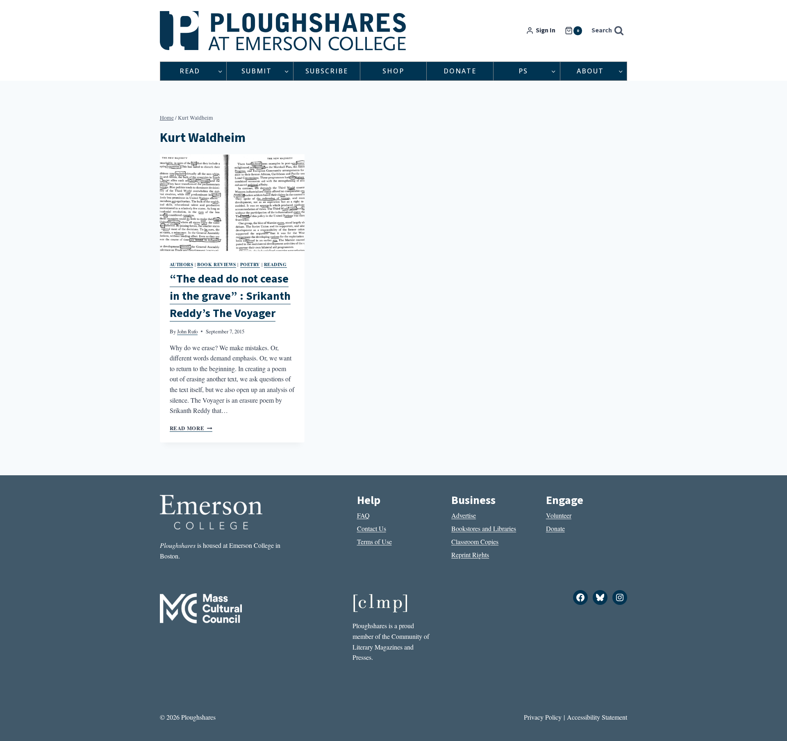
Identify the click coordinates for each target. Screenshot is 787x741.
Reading (275, 264)
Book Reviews (216, 264)
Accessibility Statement (597, 717)
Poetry (250, 264)
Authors (181, 264)
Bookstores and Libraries (483, 528)
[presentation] (232, 202)
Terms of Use (374, 541)
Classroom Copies (474, 541)
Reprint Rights (470, 554)
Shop (393, 70)
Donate (460, 70)
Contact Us (371, 528)
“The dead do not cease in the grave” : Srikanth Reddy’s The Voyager (230, 296)
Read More (191, 428)
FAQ (363, 515)
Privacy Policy (543, 717)
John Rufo (187, 331)
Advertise (463, 515)
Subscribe (326, 70)
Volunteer (558, 515)
